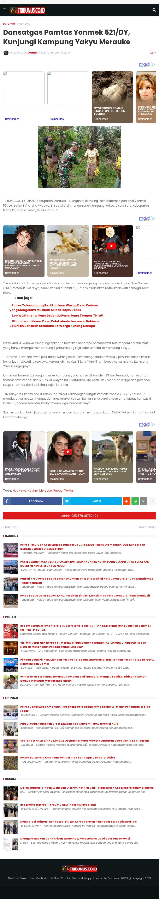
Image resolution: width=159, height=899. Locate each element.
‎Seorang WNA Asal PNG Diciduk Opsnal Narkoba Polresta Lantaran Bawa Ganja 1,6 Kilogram (84, 740)
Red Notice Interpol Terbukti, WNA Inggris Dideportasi (58, 804)
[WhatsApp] (135, 501)
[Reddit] (126, 501)
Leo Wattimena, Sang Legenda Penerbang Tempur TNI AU (57, 315)
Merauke (45, 490)
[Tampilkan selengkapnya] (152, 501)
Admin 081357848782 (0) (79, 516)
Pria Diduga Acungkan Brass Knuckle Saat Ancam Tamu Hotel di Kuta (69, 723)
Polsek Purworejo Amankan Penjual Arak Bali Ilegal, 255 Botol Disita (67, 757)
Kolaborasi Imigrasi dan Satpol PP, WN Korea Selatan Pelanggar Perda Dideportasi (78, 821)
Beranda (9, 24)
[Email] (143, 501)
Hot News (23, 24)
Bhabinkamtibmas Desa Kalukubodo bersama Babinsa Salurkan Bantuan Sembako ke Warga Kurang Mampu (54, 323)
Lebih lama (146, 527)
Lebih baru (12, 527)
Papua (58, 490)
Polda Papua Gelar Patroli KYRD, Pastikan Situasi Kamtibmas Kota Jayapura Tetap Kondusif (85, 595)
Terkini (68, 490)
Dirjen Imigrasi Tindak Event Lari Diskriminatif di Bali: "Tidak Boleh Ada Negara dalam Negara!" (87, 787)
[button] (5, 10)
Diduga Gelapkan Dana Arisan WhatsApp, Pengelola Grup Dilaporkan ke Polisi (75, 838)
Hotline (33, 490)
